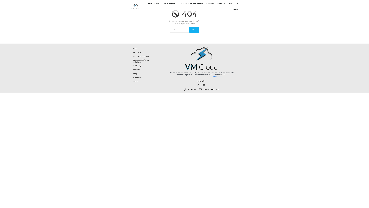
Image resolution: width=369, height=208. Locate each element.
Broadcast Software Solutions (192, 3)
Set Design (210, 3)
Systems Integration (171, 3)
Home (150, 3)
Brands (157, 3)
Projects (219, 3)
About (235, 10)
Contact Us (233, 3)
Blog (225, 3)
